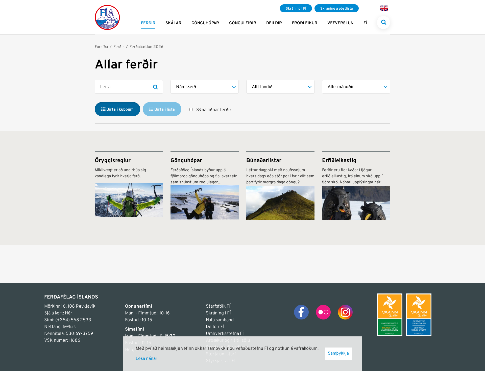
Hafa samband (220, 320)
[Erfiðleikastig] (356, 185)
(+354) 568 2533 (73, 320)
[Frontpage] (107, 17)
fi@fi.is (69, 327)
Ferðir (118, 47)
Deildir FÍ (215, 327)
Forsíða (101, 47)
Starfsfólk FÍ (218, 306)
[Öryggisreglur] (129, 185)
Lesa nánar (146, 359)
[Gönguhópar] (205, 185)
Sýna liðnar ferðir (213, 110)
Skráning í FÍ (218, 313)
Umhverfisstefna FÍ (225, 334)
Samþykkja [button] (338, 353)
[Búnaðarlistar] (280, 185)
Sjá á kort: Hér (58, 313)
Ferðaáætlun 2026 (146, 47)
